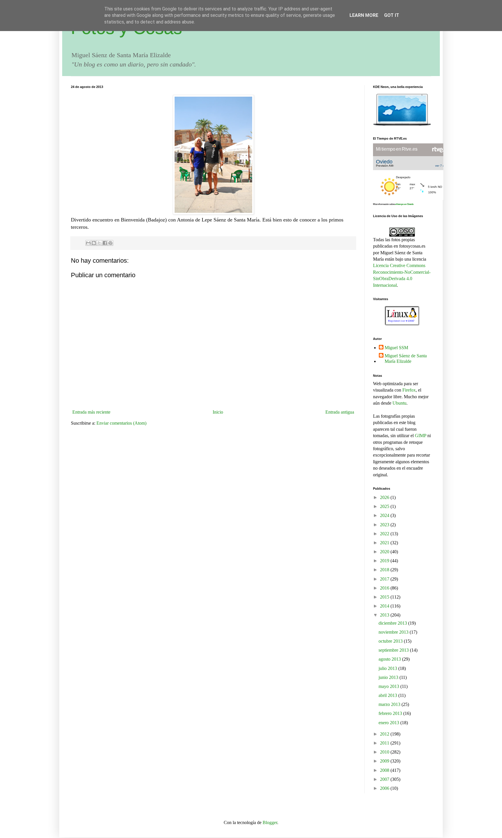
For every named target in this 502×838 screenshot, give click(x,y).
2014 (385, 605)
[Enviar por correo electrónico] (88, 243)
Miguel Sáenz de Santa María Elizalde (406, 358)
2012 (385, 733)
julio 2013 (388, 668)
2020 (385, 551)
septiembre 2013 (394, 650)
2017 (385, 578)
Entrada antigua (339, 412)
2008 (385, 770)
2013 (385, 614)
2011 (385, 742)
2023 (385, 524)
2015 (385, 596)
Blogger (270, 822)
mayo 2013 (389, 686)
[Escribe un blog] (94, 243)
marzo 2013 (390, 704)
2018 (385, 569)
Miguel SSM (396, 347)
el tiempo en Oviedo (404, 204)
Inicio (218, 412)
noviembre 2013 (394, 632)
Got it (391, 15)
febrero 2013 (391, 713)
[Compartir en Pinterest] (110, 243)
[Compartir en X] (99, 243)
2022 (385, 533)
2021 (385, 542)
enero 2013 (389, 722)
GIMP (420, 435)
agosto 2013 (390, 659)
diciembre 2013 (393, 623)
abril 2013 (388, 695)
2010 (385, 751)
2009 (385, 760)
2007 (385, 779)
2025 (385, 506)
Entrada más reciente (91, 412)
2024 (385, 515)
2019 (385, 560)
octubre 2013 (391, 641)
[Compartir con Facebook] (105, 243)
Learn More (363, 15)
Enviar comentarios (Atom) (121, 423)
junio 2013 (389, 677)
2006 (385, 788)
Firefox (409, 390)
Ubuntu (399, 403)
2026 (385, 497)
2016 (385, 587)
